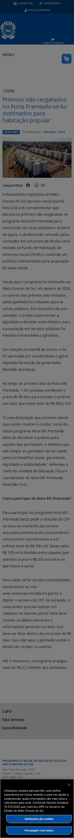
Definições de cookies (39, 818)
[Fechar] (69, 784)
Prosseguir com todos (39, 830)
